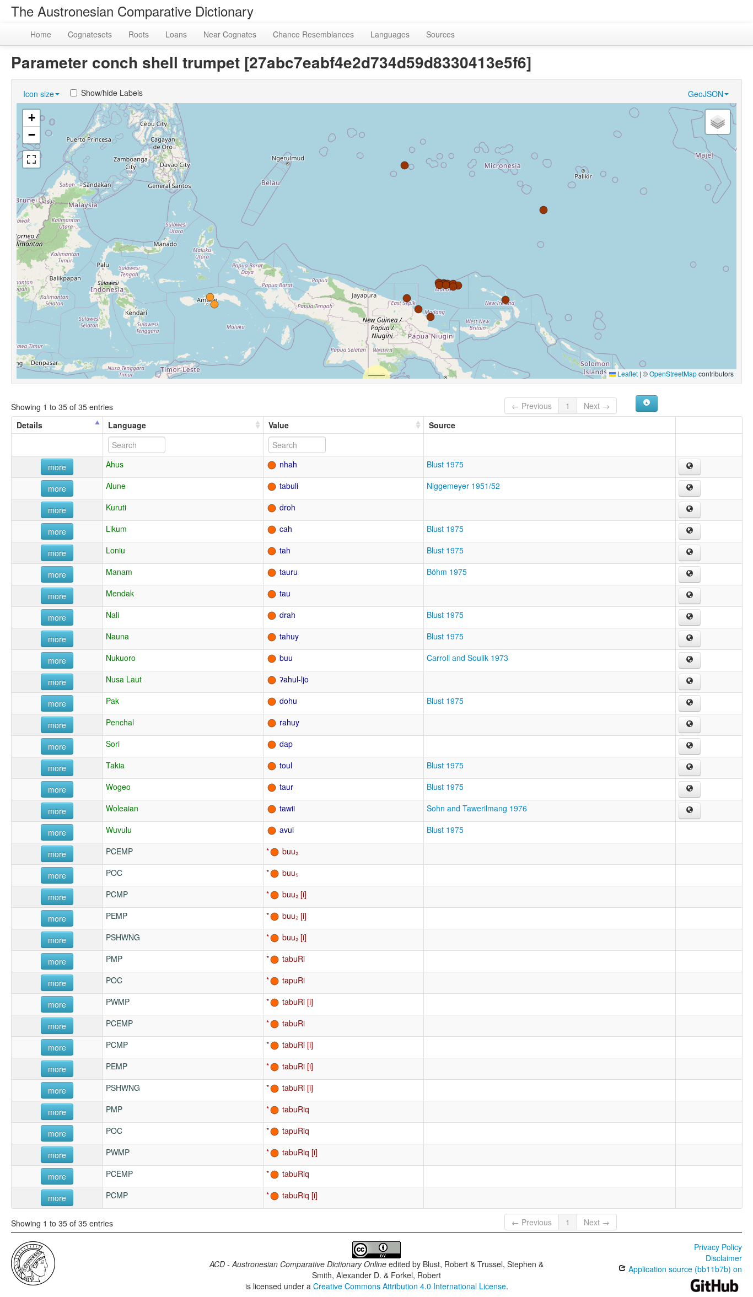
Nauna (117, 636)
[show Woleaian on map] (690, 811)
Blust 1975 (445, 464)
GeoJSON (705, 93)
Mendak (120, 593)
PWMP (118, 1001)
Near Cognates (229, 34)
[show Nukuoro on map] (690, 660)
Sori (113, 743)
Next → (597, 405)
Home (40, 34)
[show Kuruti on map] (690, 510)
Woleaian (122, 808)
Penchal (120, 722)
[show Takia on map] (690, 768)
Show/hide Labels (112, 92)
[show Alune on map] (690, 488)
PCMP (117, 894)
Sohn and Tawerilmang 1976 (477, 808)
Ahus (114, 464)
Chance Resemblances (313, 34)
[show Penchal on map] (690, 725)
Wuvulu (119, 829)
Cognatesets (90, 34)
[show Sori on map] (690, 746)
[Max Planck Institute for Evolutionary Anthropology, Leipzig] (33, 1262)
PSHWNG (123, 937)
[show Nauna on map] (690, 639)
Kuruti (116, 507)
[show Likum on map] (690, 531)
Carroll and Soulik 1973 (467, 657)
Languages (390, 34)
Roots (138, 34)
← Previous (532, 405)
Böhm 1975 (447, 571)
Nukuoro (121, 657)
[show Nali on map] (690, 617)
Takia (115, 765)
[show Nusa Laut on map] (690, 682)
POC (114, 872)
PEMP (116, 915)
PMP (114, 958)
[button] (210, 297)
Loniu (115, 550)
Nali (112, 614)
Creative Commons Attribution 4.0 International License (409, 1285)
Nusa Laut (124, 679)
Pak (112, 700)
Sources (440, 34)
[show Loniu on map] (690, 553)
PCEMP (119, 851)
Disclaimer (724, 1257)
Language (127, 424)
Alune (116, 485)
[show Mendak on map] (690, 596)
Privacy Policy (718, 1246)
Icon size (38, 93)
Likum (116, 528)
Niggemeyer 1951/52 (463, 485)
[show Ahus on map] (690, 467)
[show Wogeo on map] (690, 789)
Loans (176, 34)
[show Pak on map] (690, 703)
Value (278, 424)
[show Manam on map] (690, 574)
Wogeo (118, 786)
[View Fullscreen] (31, 159)
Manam (119, 571)
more (57, 466)
